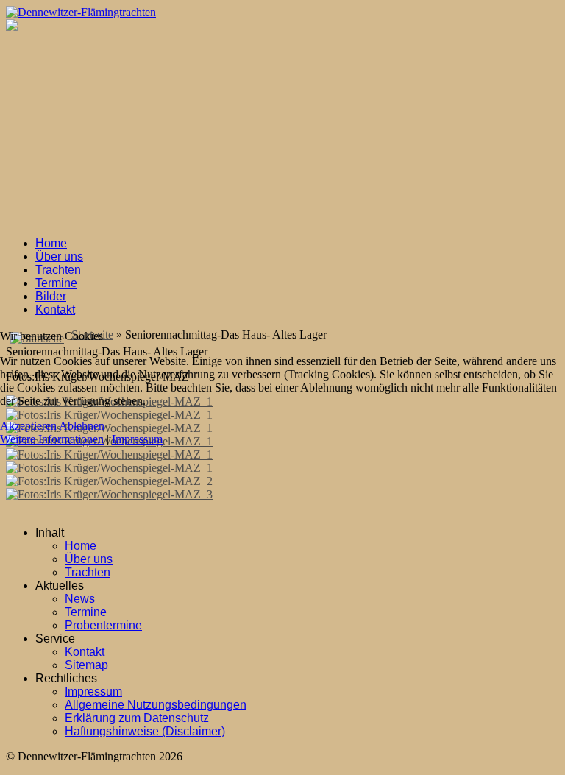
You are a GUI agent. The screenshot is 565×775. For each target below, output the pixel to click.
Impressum (137, 439)
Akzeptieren (28, 426)
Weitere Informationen (52, 439)
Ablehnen (81, 426)
